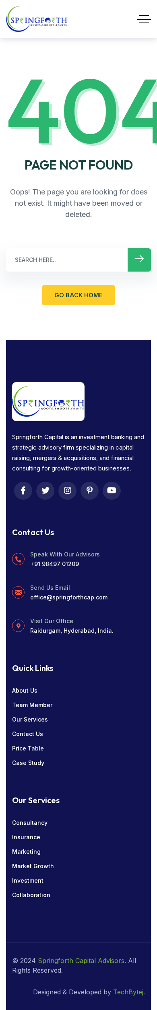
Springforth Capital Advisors (81, 961)
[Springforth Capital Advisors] (36, 19)
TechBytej (128, 992)
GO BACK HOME (78, 295)
